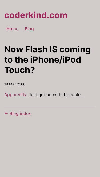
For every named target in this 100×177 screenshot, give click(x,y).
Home (12, 28)
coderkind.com (35, 15)
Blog (29, 28)
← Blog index (17, 113)
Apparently (15, 94)
